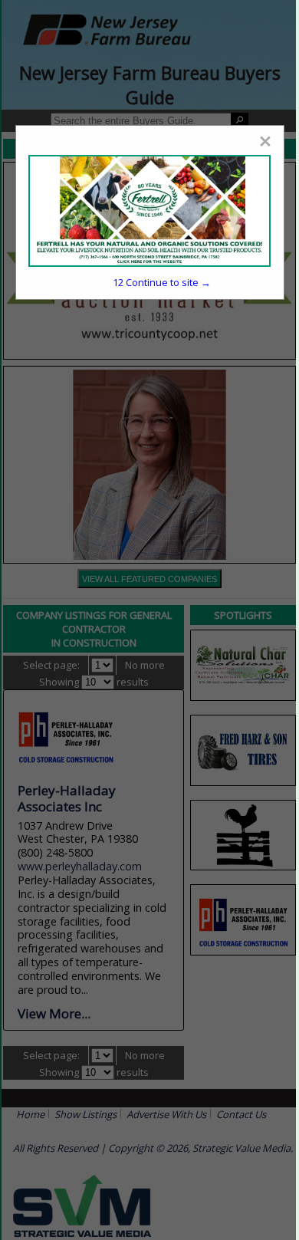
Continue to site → (162, 282)
